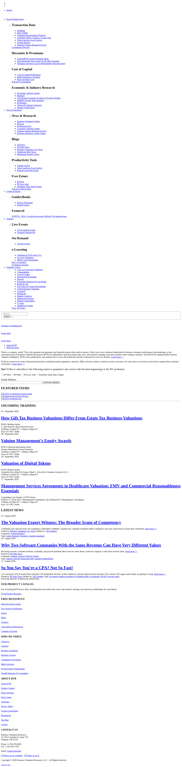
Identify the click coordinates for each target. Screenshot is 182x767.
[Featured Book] (39, 216)
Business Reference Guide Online (31, 133)
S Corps (20, 303)
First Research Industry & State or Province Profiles (38, 98)
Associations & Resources (12, 627)
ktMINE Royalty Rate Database (30, 100)
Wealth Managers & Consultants (14, 673)
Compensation (23, 272)
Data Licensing (7, 693)
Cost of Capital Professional (29, 75)
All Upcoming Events (26, 230)
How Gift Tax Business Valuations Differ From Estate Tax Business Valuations (71, 418)
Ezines (4, 613)
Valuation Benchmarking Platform (31, 35)
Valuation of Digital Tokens (26, 463)
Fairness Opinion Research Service (31, 45)
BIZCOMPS (22, 33)
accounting (53, 576)
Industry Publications (26, 108)
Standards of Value (25, 306)
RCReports (22, 103)
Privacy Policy (7, 706)
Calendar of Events (9, 631)
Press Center (6, 697)
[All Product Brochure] (11, 594)
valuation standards (36, 536)
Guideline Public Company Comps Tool (34, 38)
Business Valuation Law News (30, 149)
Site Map (5, 720)
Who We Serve (12, 348)
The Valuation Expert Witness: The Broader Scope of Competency (61, 522)
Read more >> (151, 529)
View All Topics (18, 308)
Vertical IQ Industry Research (29, 105)
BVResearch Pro (24, 126)
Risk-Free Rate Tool (25, 79)
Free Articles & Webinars (11, 609)
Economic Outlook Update (28, 93)
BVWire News (23, 147)
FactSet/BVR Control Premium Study (33, 59)
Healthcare (21, 294)
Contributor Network (20, 47)
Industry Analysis (24, 296)
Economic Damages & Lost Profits (31, 282)
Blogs (3, 618)
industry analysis (18, 556)
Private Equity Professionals (13, 669)
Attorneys (5, 641)
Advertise (5, 702)
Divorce (20, 279)
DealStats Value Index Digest (29, 186)
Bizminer (21, 96)
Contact (4, 724)
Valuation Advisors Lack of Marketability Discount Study (41, 63)
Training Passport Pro (26, 232)
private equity (114, 576)
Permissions (6, 715)
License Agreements (9, 711)
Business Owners (8, 655)
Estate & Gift (22, 284)
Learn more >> (117, 357)
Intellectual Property (25, 298)
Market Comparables (26, 301)
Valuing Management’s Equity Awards (36, 440)
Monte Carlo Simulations (27, 260)
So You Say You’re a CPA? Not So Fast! (37, 567)
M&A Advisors (7, 664)
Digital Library (23, 205)
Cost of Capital (23, 274)
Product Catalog (8, 688)
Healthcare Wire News (26, 152)
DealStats (21, 30)
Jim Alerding (51, 531)
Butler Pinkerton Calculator (28, 77)
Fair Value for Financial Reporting (31, 286)
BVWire (20, 182)
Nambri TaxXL (23, 166)
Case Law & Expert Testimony (30, 270)
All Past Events (23, 244)
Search (7, 317)
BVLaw (20, 124)
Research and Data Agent (28, 170)
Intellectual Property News (28, 154)
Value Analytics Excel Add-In (29, 40)
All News (21, 145)
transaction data (27, 559)
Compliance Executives (11, 660)
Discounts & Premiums (27, 277)
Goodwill (21, 291)
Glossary (5, 622)
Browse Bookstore (25, 202)
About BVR (11, 345)
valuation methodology (44, 559)
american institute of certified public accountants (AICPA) (83, 576)
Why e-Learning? (19, 262)
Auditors (4, 646)
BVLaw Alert (23, 184)
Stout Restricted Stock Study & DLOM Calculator (38, 61)
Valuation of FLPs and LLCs (29, 255)
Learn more (6, 333)
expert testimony (18, 533)
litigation (24, 536)
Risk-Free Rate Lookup (11, 604)
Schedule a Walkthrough (11, 326)
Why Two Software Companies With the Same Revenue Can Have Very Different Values (81, 545)
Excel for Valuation (25, 257)
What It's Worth (32, 556)
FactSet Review (23, 42)
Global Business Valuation (28, 289)
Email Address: (9, 379)
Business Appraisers (9, 651)
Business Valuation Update (28, 121)
